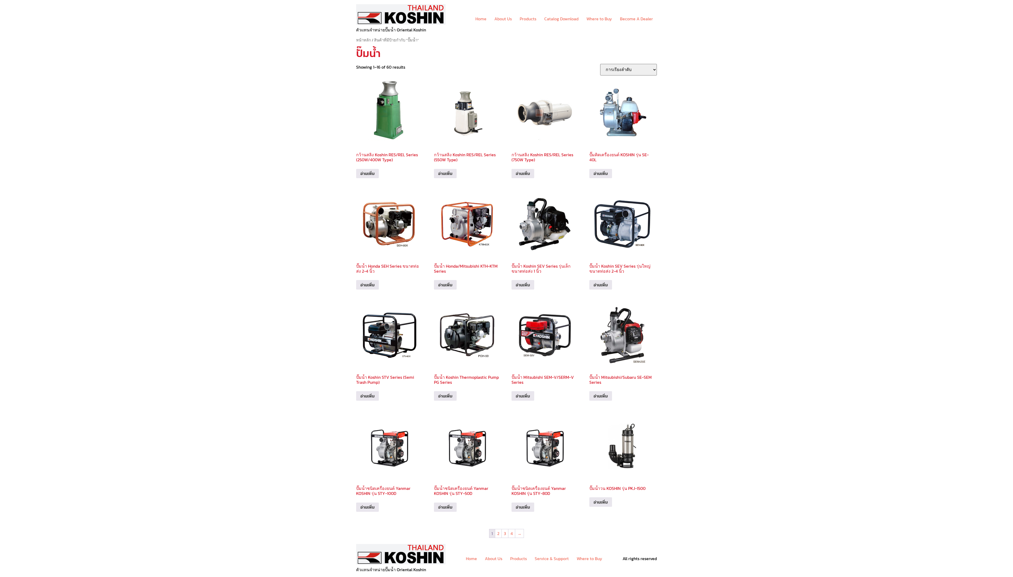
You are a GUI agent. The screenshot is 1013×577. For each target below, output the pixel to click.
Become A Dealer (636, 19)
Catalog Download (561, 19)
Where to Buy (599, 19)
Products (528, 19)
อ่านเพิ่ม (367, 173)
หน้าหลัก (363, 40)
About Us (503, 19)
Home (480, 19)
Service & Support (552, 558)
